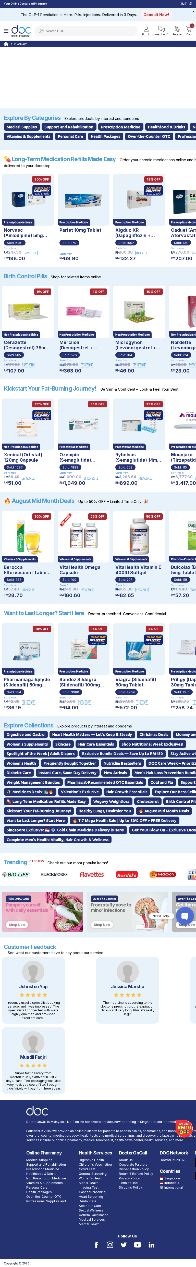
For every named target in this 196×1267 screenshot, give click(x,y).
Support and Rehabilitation (46, 1164)
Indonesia (171, 1183)
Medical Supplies (39, 1160)
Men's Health (89, 1183)
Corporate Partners (133, 1164)
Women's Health (91, 1178)
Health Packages (39, 1192)
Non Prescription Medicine (46, 1178)
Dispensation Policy (134, 1169)
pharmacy (20, 44)
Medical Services (92, 1219)
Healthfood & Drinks (41, 1174)
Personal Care (36, 1187)
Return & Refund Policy (136, 1174)
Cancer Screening (92, 1192)
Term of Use (128, 1183)
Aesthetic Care (90, 1206)
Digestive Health (91, 1160)
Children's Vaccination (95, 1164)
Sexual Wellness (91, 1210)
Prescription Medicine (42, 1169)
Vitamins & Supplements (44, 1183)
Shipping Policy (130, 1187)
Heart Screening (91, 1197)
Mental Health (89, 1224)
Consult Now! (156, 14)
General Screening (93, 1174)
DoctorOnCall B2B (173, 1160)
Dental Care (87, 1201)
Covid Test (87, 1169)
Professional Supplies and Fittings (46, 1201)
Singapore (172, 1178)
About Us (126, 1160)
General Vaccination (93, 1215)
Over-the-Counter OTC (44, 1197)
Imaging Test (89, 1187)
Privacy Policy (129, 1178)
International (173, 1187)
